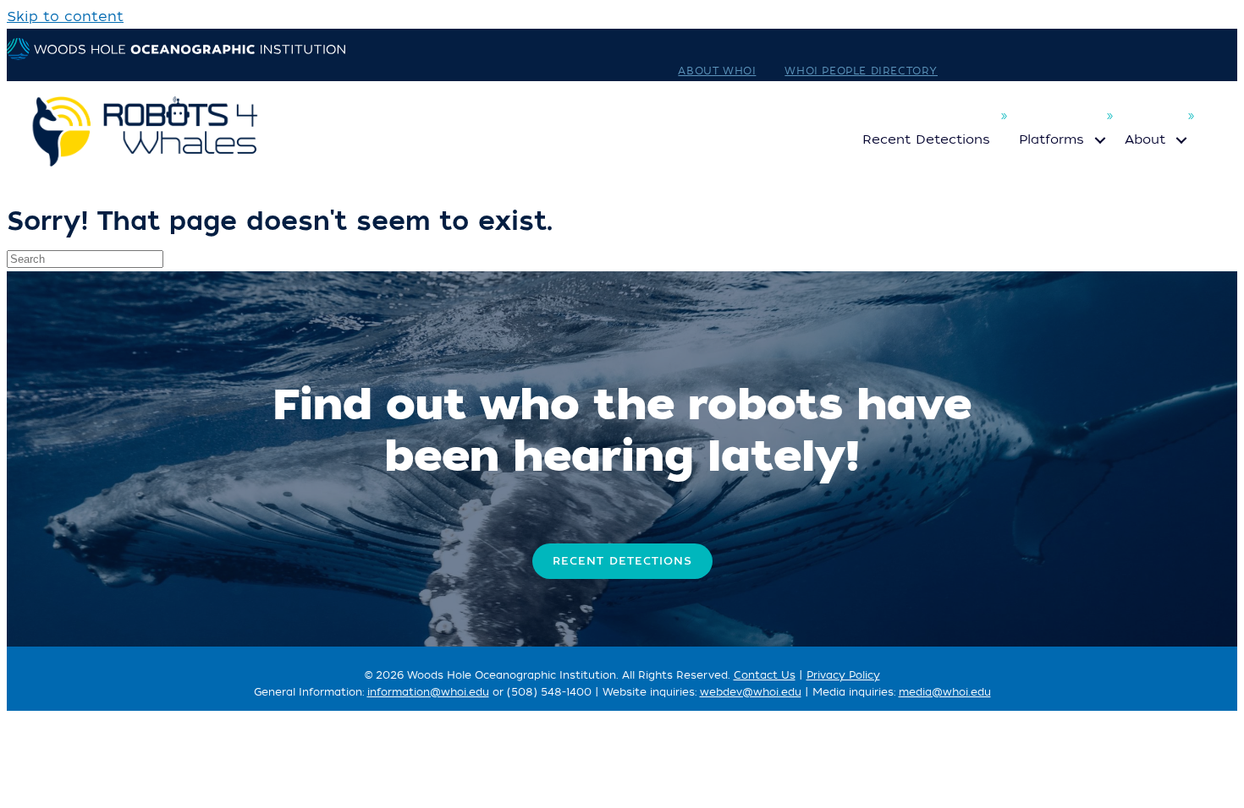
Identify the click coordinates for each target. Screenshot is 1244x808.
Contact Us (764, 675)
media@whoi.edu (945, 692)
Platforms (1051, 139)
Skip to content (65, 17)
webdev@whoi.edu (750, 692)
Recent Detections (926, 139)
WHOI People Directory (861, 71)
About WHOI (717, 71)
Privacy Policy (843, 675)
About (1145, 139)
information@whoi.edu (428, 692)
